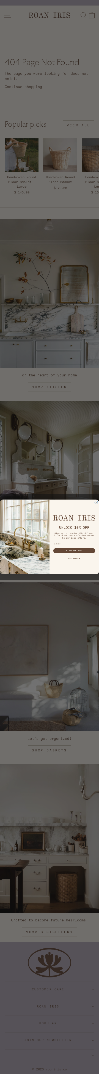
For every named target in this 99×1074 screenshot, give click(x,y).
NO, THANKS (74, 558)
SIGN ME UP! (74, 551)
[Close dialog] (96, 502)
